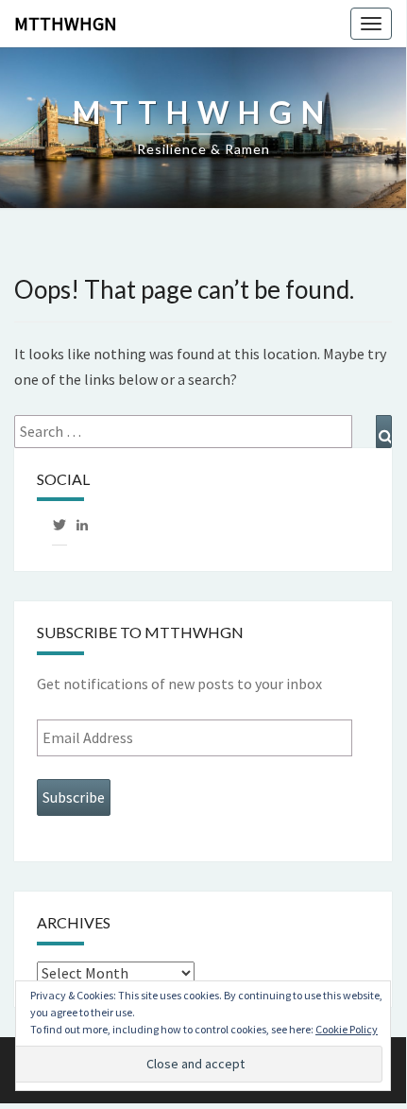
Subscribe (73, 797)
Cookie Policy (346, 1029)
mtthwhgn (65, 23)
